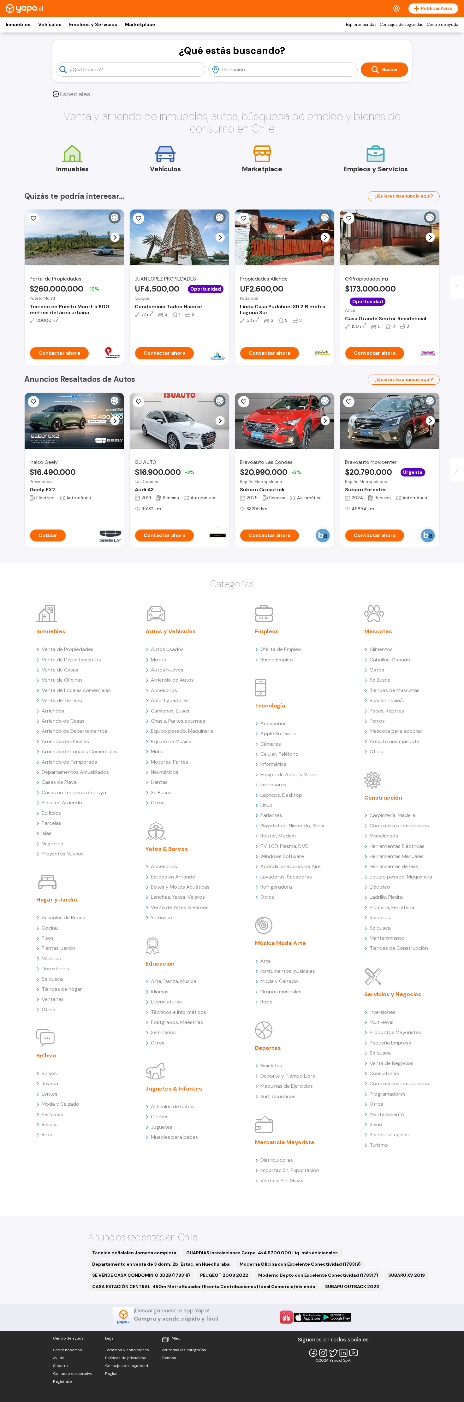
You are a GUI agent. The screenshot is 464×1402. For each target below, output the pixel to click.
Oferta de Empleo (280, 649)
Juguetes (161, 1127)
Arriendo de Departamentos (74, 731)
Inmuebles (18, 24)
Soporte (60, 1365)
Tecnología (270, 705)
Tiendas (169, 1357)
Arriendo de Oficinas (65, 741)
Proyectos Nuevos (63, 853)
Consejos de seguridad (402, 24)
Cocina (50, 928)
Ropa (48, 1134)
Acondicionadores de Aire (290, 866)
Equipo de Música (171, 741)
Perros (377, 721)
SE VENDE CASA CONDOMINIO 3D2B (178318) (141, 1275)
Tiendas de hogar (62, 989)
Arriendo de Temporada (69, 762)
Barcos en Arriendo (173, 876)
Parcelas (51, 823)
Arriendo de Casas (63, 721)
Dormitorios (55, 968)
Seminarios (163, 1032)
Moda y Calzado (60, 1104)
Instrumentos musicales (287, 971)
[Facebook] (313, 1353)
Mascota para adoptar (396, 731)
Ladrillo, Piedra (386, 897)
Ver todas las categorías (184, 1349)
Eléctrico (380, 887)
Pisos (48, 938)
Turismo (379, 1145)
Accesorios (164, 690)
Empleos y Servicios (93, 24)
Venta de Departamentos (71, 659)
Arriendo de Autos (172, 680)
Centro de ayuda (442, 24)
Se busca (52, 979)
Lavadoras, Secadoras (286, 876)
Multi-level (381, 1022)
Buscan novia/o (387, 700)
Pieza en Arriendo (62, 802)
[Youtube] (353, 1353)
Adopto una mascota (394, 741)
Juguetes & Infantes (174, 1088)
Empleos (267, 631)
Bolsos (49, 1073)
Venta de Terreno (62, 700)
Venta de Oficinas (62, 680)
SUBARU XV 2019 (406, 1275)
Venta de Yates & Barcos (180, 907)
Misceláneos (384, 835)
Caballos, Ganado (390, 659)
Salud (376, 1124)
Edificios (51, 813)
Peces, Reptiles (387, 710)
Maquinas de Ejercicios (286, 1086)
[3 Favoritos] (243, 218)
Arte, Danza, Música (173, 981)
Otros (48, 1009)
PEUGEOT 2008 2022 (224, 1275)
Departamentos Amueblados (75, 772)
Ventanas (53, 999)
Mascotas (378, 631)
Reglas (111, 1373)
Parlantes (271, 815)
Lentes (49, 1094)
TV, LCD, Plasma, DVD (284, 846)
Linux (266, 805)
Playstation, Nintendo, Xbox (292, 825)
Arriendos (53, 710)
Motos (158, 659)
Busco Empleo (276, 659)
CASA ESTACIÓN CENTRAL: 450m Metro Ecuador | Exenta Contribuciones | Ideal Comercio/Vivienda (203, 1286)
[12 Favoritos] (33, 218)
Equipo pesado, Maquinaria (182, 731)
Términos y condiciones (127, 1349)
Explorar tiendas (361, 24)
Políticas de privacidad (125, 1357)
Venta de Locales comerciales (76, 690)
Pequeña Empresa (390, 1042)
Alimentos (381, 649)
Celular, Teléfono (279, 754)
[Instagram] (323, 1353)
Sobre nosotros (67, 1349)
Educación (160, 963)
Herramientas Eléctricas (397, 846)
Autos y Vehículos (171, 631)
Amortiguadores (170, 700)
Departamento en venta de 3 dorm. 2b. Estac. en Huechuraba (160, 1264)
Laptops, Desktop (281, 795)
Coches (160, 1116)
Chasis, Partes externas (178, 721)
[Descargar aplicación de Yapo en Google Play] (336, 1317)
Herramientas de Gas (394, 866)
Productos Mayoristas (395, 1032)
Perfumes (52, 1114)
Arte (265, 961)
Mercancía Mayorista (284, 1142)
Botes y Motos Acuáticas (180, 887)
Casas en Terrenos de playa (74, 792)
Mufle (157, 751)
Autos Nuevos (167, 669)
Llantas (159, 782)
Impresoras (273, 784)
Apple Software (278, 733)
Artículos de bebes (173, 1106)
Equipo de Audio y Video (289, 774)
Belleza (46, 1055)
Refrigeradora (276, 887)
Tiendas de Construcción (399, 948)
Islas (46, 833)
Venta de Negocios (391, 1063)
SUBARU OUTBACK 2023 (352, 1286)
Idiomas (160, 991)
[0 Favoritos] (348, 218)
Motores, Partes (169, 762)
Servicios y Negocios (392, 994)
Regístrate (62, 1381)
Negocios (52, 843)
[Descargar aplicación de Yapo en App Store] (308, 1317)
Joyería (50, 1083)
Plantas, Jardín (58, 948)
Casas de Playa (59, 782)
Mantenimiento (387, 938)
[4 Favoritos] (138, 218)
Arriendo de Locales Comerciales (80, 751)
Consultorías (384, 1073)
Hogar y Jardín (56, 899)
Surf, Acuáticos (277, 1096)
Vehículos (49, 24)
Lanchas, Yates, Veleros (178, 897)
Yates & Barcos (167, 849)
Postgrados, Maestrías (177, 1022)
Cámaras (270, 744)
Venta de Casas (60, 669)
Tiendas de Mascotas (394, 690)
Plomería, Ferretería (392, 907)
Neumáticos (164, 772)
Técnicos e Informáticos (178, 1012)
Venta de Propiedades (67, 649)
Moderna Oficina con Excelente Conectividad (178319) (300, 1264)
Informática (273, 764)
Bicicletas (271, 1065)
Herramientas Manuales (397, 856)
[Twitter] (333, 1353)
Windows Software (282, 856)
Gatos (377, 669)
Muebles (51, 958)
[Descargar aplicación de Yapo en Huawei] (286, 1317)
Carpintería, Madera (392, 815)
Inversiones (383, 1012)
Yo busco (161, 917)
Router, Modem (278, 835)
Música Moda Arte (280, 943)
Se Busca (161, 792)
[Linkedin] (343, 1353)
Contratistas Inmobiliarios (399, 825)
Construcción (383, 798)
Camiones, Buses (170, 710)
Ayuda (58, 1357)
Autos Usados (167, 649)
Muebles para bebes (174, 1137)
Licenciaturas (166, 1001)
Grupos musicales (280, 991)
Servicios (380, 917)
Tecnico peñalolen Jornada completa (134, 1253)
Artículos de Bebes (63, 917)
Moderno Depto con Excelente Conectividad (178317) (318, 1275)
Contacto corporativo (72, 1373)
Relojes (50, 1124)
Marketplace (140, 24)
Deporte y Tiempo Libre (287, 1076)
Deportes (268, 1048)
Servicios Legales (389, 1134)
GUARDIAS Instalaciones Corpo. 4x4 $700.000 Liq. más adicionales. (262, 1253)
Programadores (388, 1094)
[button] (115, 237)
